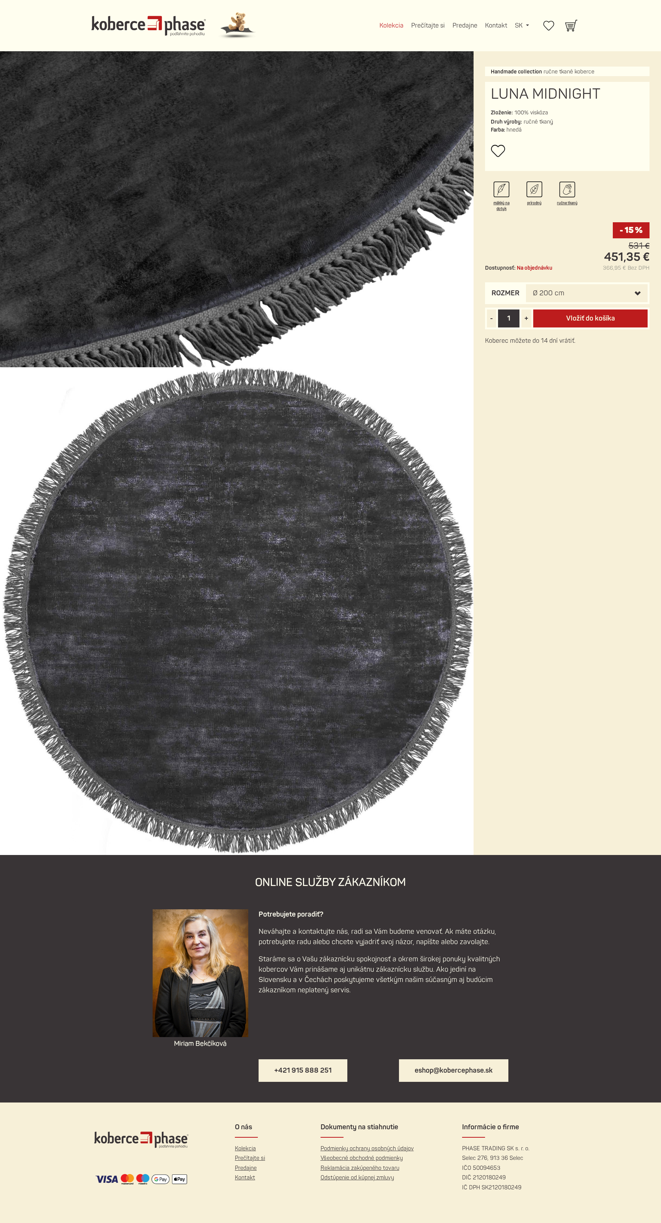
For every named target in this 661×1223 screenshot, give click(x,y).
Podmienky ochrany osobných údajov (367, 1148)
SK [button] (519, 25)
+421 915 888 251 (303, 1070)
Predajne (465, 25)
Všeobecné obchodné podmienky (362, 1158)
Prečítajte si (428, 25)
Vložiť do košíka (590, 318)
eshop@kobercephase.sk (454, 1070)
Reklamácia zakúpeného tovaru (360, 1168)
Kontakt (496, 25)
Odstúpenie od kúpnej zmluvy (357, 1177)
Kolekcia (391, 25)
